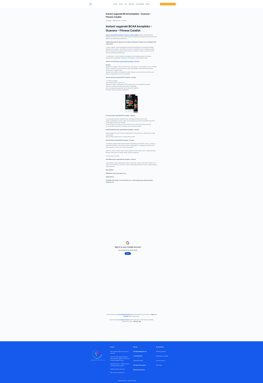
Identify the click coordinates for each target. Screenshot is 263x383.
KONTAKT (148, 4)
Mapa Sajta (159, 365)
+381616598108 (137, 356)
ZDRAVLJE (124, 20)
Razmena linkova (160, 360)
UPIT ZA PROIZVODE (140, 4)
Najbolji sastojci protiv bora (117, 369)
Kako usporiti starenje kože (117, 372)
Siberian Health (125, 319)
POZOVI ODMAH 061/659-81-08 (168, 4)
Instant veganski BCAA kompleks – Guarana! (127, 61)
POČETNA (115, 4)
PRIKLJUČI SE (131, 4)
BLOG (126, 4)
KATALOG (121, 4)
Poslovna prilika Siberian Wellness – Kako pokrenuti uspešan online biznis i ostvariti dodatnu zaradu (120, 358)
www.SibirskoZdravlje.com (125, 314)
